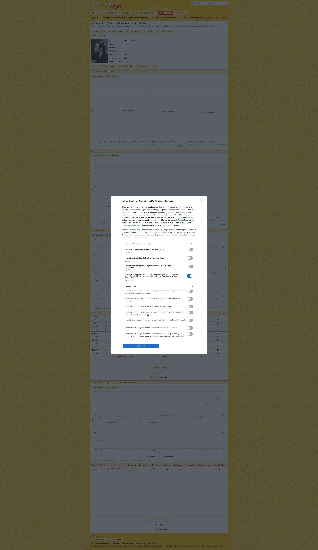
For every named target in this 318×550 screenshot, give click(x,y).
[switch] (190, 249)
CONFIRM (141, 346)
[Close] (202, 201)
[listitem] (159, 244)
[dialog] (159, 275)
